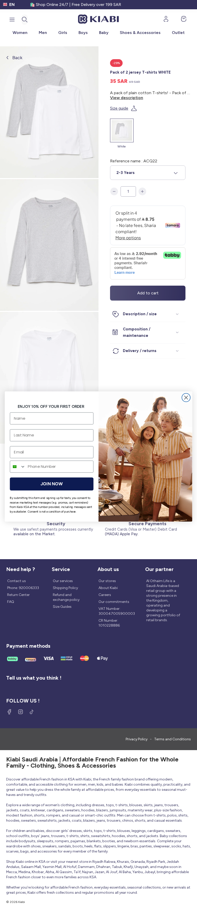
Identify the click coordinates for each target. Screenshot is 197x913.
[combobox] (17, 466)
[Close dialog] (186, 397)
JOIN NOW (52, 484)
